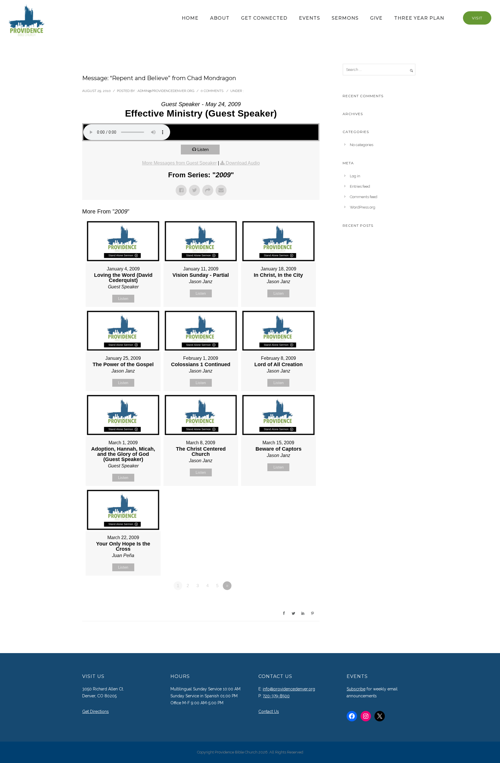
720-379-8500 (276, 696)
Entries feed (360, 186)
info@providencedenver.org (289, 689)
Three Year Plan (419, 18)
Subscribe (356, 689)
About (219, 18)
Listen (203, 149)
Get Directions (95, 711)
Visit (477, 18)
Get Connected (264, 18)
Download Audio (243, 163)
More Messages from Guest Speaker (179, 163)
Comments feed (363, 197)
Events (309, 18)
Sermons (345, 18)
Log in (355, 176)
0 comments (212, 91)
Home (190, 18)
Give (376, 18)
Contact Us (268, 711)
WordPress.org (362, 207)
